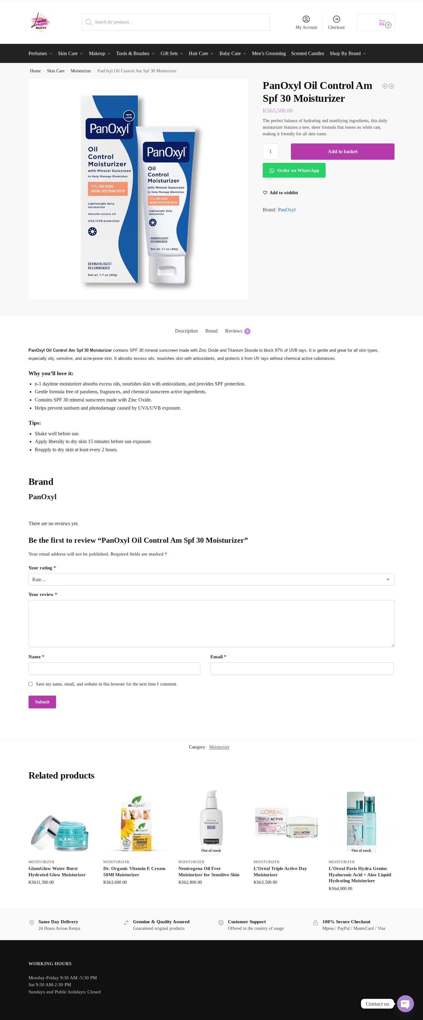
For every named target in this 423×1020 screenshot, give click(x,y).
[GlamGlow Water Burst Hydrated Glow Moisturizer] (61, 823)
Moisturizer (81, 71)
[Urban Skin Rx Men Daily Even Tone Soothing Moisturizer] (391, 86)
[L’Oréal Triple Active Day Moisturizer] (286, 823)
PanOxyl (287, 209)
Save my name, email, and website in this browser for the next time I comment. (107, 684)
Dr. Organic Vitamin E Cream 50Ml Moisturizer (134, 871)
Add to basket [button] (61, 895)
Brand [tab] (211, 331)
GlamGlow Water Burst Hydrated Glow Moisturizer (57, 871)
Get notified (211, 895)
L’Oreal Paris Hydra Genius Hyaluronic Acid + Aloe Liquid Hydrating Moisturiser (360, 874)
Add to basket (343, 151)
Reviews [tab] (236, 331)
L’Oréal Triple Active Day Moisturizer (280, 871)
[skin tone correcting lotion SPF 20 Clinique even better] (385, 86)
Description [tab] (186, 331)
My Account (306, 27)
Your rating (42, 567)
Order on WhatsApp (297, 170)
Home (35, 71)
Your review (42, 594)
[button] (376, 22)
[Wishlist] (84, 799)
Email (218, 656)
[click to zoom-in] (138, 189)
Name (36, 656)
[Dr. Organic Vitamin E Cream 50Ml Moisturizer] (136, 823)
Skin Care (55, 71)
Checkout (336, 27)
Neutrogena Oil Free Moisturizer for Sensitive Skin (208, 871)
